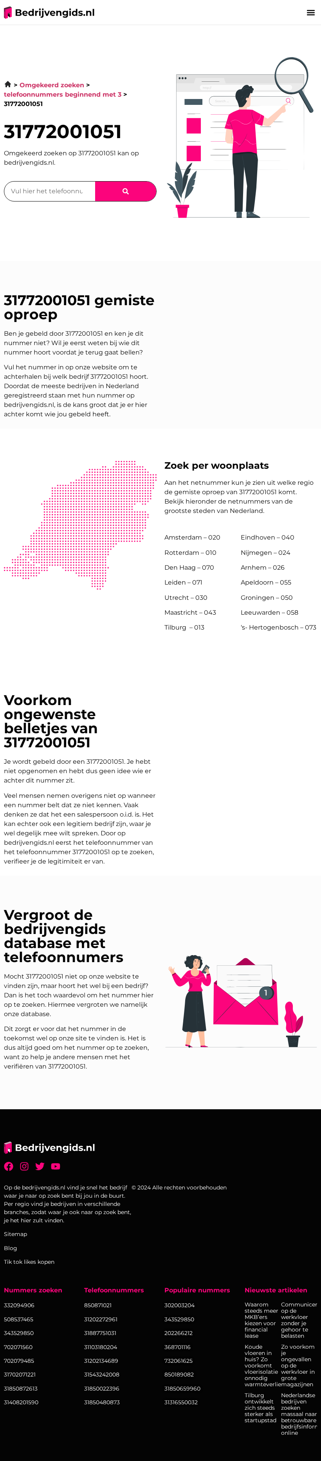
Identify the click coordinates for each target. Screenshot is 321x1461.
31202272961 (100, 1319)
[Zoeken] (125, 191)
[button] (310, 12)
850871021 (98, 1305)
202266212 (178, 1333)
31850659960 (182, 1388)
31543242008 (101, 1374)
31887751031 (100, 1333)
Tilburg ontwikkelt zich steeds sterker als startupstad (260, 1407)
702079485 (19, 1360)
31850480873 (102, 1402)
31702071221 (20, 1374)
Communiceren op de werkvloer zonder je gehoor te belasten (299, 1320)
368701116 (177, 1347)
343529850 (179, 1319)
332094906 (19, 1305)
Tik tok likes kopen (29, 1261)
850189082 (179, 1374)
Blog (10, 1248)
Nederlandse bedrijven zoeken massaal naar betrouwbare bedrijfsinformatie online (299, 1414)
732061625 (178, 1360)
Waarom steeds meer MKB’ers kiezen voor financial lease (261, 1320)
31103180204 (100, 1347)
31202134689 (101, 1360)
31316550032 (181, 1402)
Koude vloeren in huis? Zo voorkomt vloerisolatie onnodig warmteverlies (263, 1365)
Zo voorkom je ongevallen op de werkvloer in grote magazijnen (298, 1365)
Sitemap (15, 1234)
